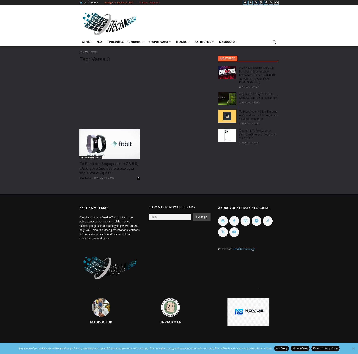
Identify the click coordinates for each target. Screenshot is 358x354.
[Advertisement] (144, 94)
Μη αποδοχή (300, 348)
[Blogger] (245, 3)
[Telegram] (261, 3)
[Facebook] (250, 3)
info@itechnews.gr (244, 249)
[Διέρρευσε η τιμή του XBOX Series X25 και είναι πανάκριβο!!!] (227, 98)
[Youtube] (276, 3)
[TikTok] (266, 3)
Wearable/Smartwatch (91, 157)
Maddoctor (85, 178)
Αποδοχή (281, 348)
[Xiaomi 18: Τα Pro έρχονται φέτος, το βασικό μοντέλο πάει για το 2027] (227, 135)
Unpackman (170, 322)
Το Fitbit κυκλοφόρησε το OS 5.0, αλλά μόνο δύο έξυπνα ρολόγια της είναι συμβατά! (108, 168)
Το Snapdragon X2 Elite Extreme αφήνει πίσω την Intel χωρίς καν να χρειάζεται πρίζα (258, 115)
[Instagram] (256, 3)
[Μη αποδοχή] (353, 348)
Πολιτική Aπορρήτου (325, 348)
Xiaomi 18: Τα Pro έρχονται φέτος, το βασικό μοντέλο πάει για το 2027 (257, 134)
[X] (271, 3)
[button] (274, 41)
